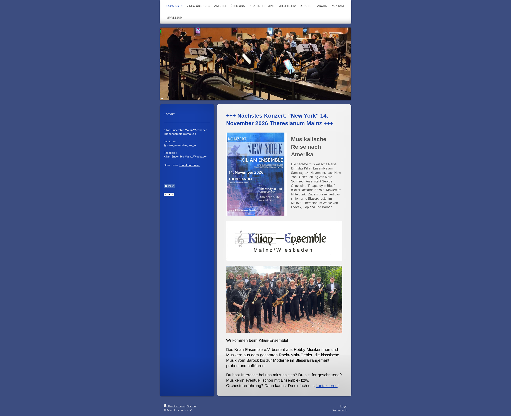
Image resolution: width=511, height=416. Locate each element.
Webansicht (340, 410)
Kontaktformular (189, 165)
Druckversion (176, 406)
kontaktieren (327, 385)
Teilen (170, 186)
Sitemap (192, 406)
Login (343, 406)
